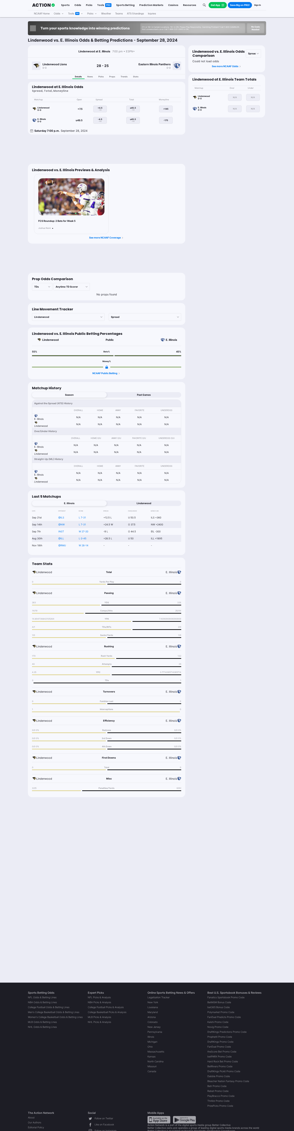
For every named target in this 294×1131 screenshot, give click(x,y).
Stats (135, 76)
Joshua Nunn (44, 228)
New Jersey (154, 1026)
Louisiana (153, 1007)
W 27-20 (83, 531)
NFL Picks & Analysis (99, 997)
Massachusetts (156, 1051)
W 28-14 (83, 545)
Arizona (152, 1017)
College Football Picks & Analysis (106, 1007)
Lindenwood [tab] (144, 503)
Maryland (153, 1012)
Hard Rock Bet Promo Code (222, 1061)
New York (153, 1002)
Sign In (257, 5)
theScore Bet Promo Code (221, 1051)
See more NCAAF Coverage (105, 237)
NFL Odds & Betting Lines (42, 997)
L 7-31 (82, 517)
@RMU (62, 545)
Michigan (152, 1041)
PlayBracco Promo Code (220, 1095)
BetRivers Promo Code (219, 1066)
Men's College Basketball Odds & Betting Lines (53, 1012)
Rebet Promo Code (217, 1091)
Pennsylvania (155, 1031)
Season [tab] (69, 394)
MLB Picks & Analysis (99, 1017)
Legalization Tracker (159, 997)
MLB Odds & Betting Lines (42, 1022)
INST (61, 531)
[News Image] (71, 197)
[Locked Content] (106, 367)
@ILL (61, 538)
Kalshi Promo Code (217, 1022)
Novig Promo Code (217, 1026)
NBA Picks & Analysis (99, 1002)
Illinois (151, 1036)
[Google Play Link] (184, 1119)
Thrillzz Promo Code (218, 1100)
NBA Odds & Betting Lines (42, 1002)
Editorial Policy (36, 1127)
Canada (152, 1071)
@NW (61, 524)
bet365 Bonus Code (218, 1007)
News (90, 76)
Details (78, 76)
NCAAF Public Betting (104, 373)
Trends (124, 76)
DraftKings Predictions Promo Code (227, 1031)
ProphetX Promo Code (219, 1036)
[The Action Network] (43, 5)
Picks (101, 76)
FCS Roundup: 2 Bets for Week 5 (57, 220)
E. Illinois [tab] (69, 503)
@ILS (61, 517)
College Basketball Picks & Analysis (107, 1012)
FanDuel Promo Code (219, 1046)
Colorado (153, 1022)
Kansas (152, 1056)
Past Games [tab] (144, 394)
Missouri (152, 1066)
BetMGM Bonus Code (219, 1002)
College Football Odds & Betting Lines (48, 1007)
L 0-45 (82, 538)
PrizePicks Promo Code (220, 1105)
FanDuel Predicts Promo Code (224, 1017)
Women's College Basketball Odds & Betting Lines (55, 1017)
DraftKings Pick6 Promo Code (223, 1071)
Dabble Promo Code (218, 1076)
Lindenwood (50, 339)
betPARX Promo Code (219, 1056)
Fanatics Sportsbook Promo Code (225, 997)
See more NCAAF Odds (225, 66)
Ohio (150, 1046)
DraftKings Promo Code (220, 1041)
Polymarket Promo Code (220, 1012)
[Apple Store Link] (159, 1119)
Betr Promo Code (216, 1086)
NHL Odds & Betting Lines (42, 1026)
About (31, 1117)
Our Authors (34, 1122)
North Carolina (156, 1061)
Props (112, 76)
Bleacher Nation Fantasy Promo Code (228, 1081)
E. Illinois (171, 339)
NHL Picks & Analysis (99, 1022)
